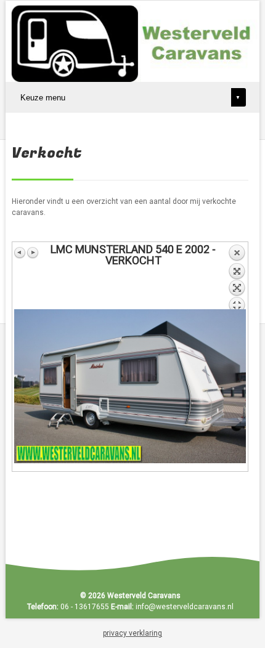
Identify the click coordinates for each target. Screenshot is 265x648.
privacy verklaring (132, 633)
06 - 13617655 (84, 606)
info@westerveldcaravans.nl (185, 606)
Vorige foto (20, 252)
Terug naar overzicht (236, 276)
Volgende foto (32, 252)
